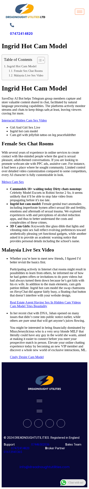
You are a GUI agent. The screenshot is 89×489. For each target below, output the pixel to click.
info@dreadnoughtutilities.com (45, 467)
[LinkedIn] (50, 423)
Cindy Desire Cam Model (27, 357)
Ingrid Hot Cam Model (21, 66)
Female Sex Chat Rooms (28, 70)
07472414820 (21, 33)
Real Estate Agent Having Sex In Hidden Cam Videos (45, 302)
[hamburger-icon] (79, 12)
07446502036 (40, 444)
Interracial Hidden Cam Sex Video (24, 120)
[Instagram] (61, 423)
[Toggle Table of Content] (39, 60)
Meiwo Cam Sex (13, 182)
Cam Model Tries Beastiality (28, 306)
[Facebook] (27, 423)
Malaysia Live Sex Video (28, 75)
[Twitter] (38, 423)
